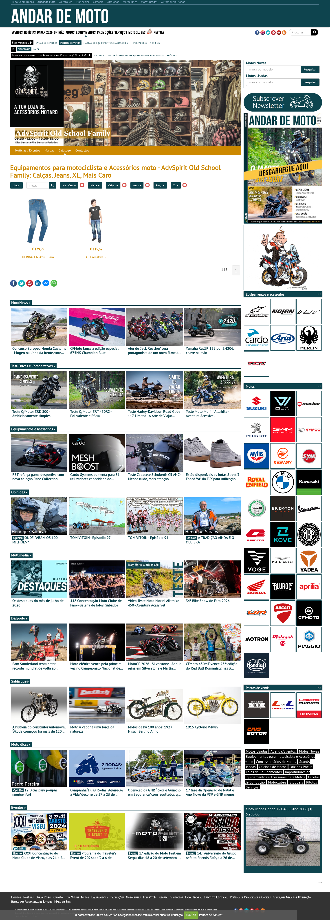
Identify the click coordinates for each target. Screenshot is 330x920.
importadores (139, 43)
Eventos (17, 32)
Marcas (49, 150)
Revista (159, 32)
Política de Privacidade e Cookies (250, 897)
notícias (155, 43)
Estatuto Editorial (216, 897)
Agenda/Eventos (283, 751)
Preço (159, 185)
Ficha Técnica (193, 897)
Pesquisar (310, 69)
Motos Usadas (256, 751)
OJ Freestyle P (96, 257)
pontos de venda (70, 43)
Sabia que (18, 681)
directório (24, 49)
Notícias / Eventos (27, 150)
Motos (85, 897)
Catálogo (65, 150)
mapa (36, 49)
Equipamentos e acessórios (32, 429)
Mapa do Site (62, 902)
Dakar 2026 (45, 32)
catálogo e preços (46, 43)
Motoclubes (136, 32)
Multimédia (20, 555)
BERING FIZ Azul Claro (38, 257)
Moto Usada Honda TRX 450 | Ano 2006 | (279, 811)
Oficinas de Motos (272, 766)
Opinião (59, 32)
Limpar (16, 185)
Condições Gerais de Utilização (292, 897)
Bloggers (296, 782)
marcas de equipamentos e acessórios (106, 43)
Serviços (252, 787)
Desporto (18, 618)
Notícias (28, 897)
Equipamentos (99, 897)
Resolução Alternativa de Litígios (31, 902)
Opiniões (18, 492)
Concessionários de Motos (276, 761)
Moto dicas (19, 744)
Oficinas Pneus (301, 766)
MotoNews (19, 302)
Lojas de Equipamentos (264, 772)
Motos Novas (309, 751)
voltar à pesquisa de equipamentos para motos (136, 55)
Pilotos (311, 782)
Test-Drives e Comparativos (32, 366)
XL (175, 185)
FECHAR (191, 915)
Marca (94, 185)
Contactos (82, 150)
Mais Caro (68, 185)
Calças (112, 185)
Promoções (105, 32)
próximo (171, 55)
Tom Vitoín (72, 897)
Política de (210, 915)
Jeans (136, 185)
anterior (99, 55)
